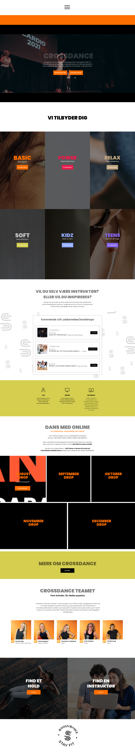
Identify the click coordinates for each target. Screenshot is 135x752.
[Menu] (67, 7)
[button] (57, 335)
